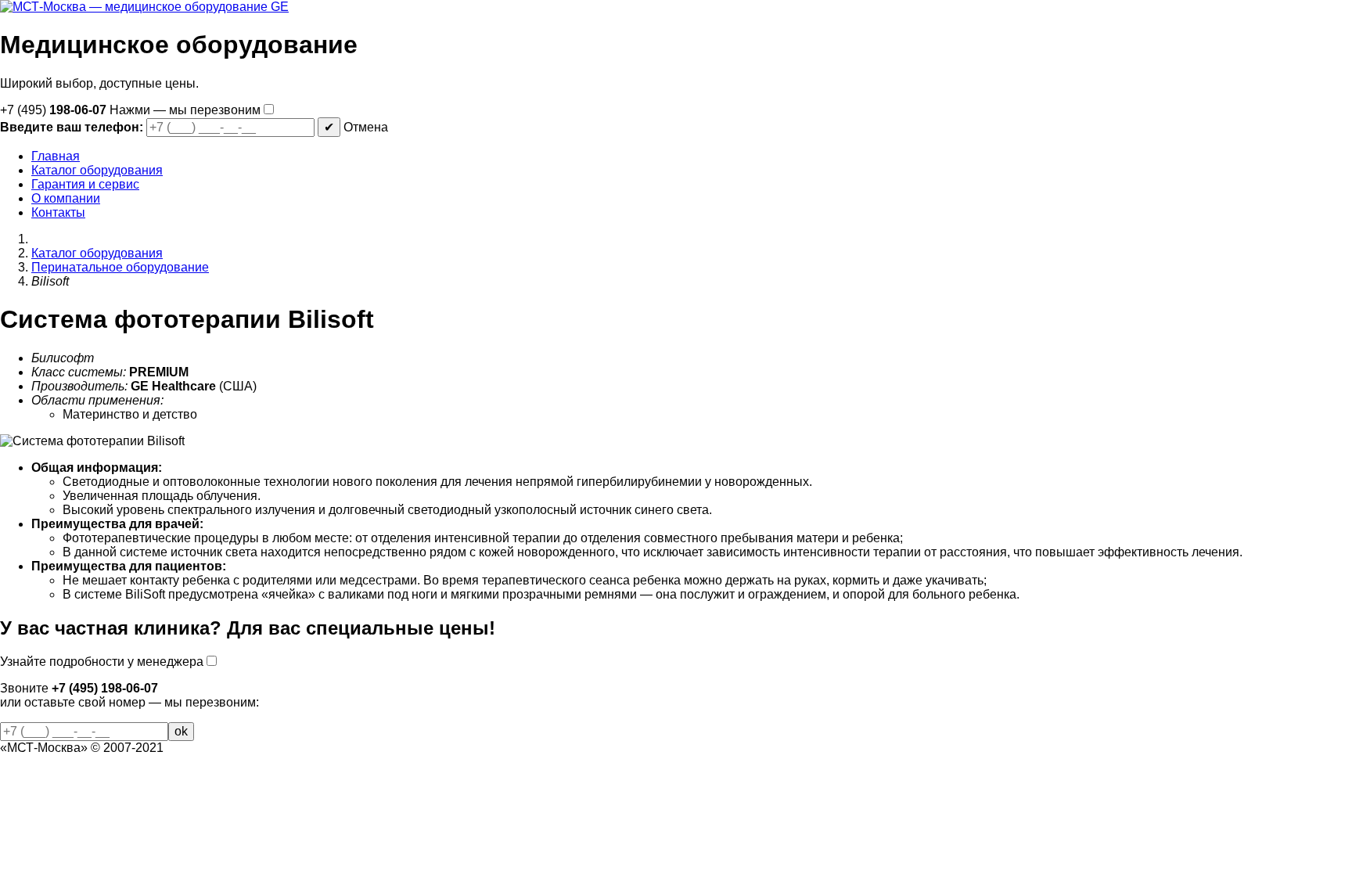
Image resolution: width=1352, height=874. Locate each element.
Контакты (58, 212)
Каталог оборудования (97, 170)
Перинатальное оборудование (120, 267)
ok (181, 731)
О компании (65, 198)
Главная (55, 156)
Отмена (365, 127)
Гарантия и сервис (85, 184)
